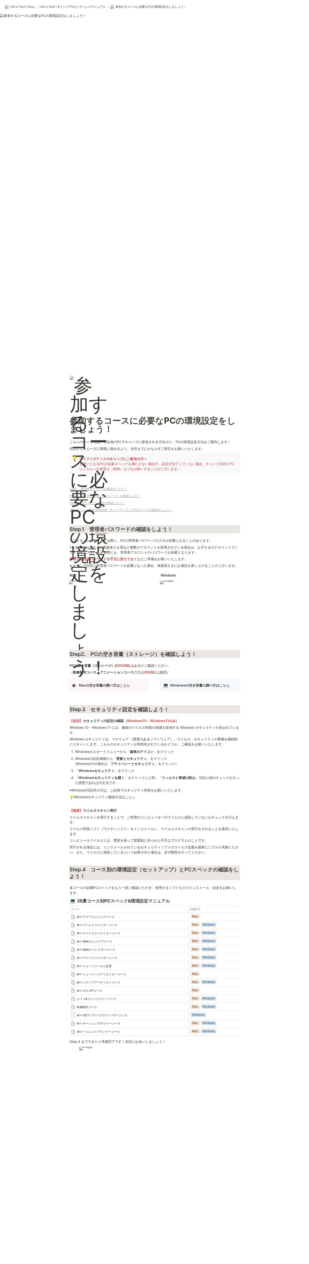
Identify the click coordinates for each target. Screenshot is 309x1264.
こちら (125, 685)
